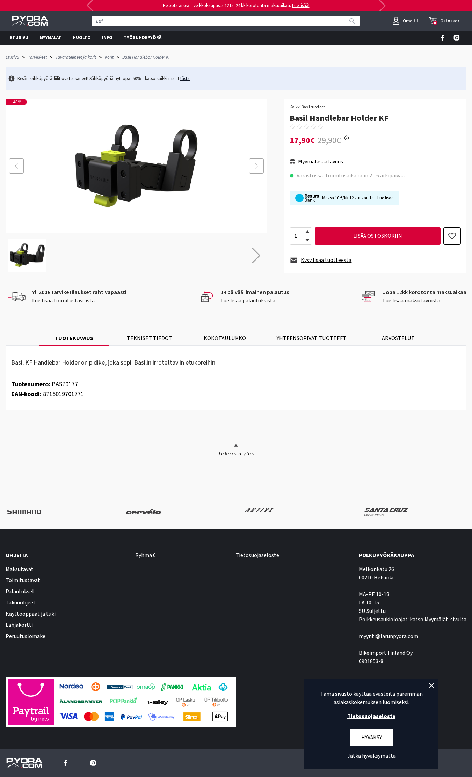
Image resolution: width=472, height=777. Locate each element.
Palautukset (20, 591)
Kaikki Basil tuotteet (307, 107)
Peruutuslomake (25, 636)
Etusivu (12, 57)
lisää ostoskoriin (377, 236)
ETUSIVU (19, 38)
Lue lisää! (301, 5)
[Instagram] (456, 37)
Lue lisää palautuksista (248, 301)
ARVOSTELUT (398, 338)
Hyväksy (371, 737)
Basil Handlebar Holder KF (146, 57)
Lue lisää (385, 198)
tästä (185, 78)
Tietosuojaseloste (257, 555)
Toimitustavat (23, 580)
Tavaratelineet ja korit (76, 57)
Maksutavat (20, 569)
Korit (109, 57)
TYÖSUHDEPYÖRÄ (142, 38)
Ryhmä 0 (145, 555)
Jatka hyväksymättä (371, 756)
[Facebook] (442, 37)
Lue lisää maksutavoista (411, 301)
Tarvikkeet (37, 57)
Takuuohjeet (21, 603)
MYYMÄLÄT (50, 38)
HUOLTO (82, 38)
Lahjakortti (19, 625)
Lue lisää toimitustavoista (63, 301)
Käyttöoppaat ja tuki (31, 614)
